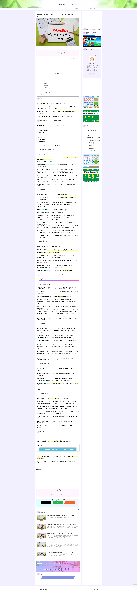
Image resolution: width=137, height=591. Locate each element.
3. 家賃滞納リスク (47, 85)
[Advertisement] (57, 62)
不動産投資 (39, 469)
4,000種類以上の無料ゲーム (89, 35)
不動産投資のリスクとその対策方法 (48, 80)
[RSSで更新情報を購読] (69, 502)
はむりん (92, 63)
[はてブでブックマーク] (57, 53)
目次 (56, 73)
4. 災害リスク (46, 87)
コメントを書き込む (58, 577)
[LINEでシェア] (61, 53)
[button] (64, 53)
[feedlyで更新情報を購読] (58, 502)
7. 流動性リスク (47, 92)
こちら (94, 71)
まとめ (42, 94)
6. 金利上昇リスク (47, 90)
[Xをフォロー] (46, 502)
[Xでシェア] (51, 53)
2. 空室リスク (46, 83)
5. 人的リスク (92, 147)
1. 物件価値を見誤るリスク (94, 140)
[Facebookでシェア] (54, 53)
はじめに (43, 78)
